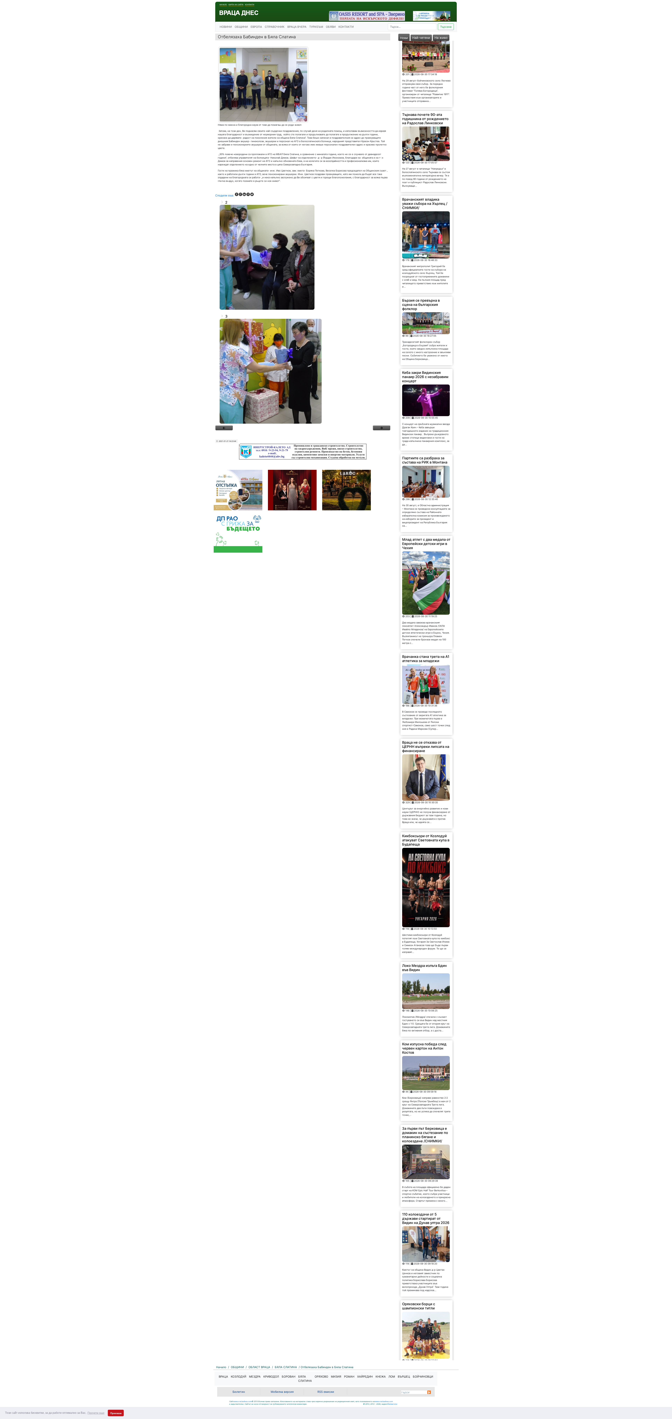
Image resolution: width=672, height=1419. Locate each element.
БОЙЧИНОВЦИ (423, 1376)
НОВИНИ (226, 26)
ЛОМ (391, 1376)
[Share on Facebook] (236, 194)
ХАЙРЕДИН (365, 1376)
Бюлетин (239, 1391)
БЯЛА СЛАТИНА (305, 1378)
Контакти (249, 4)
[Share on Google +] (240, 194)
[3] (303, 371)
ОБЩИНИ (241, 26)
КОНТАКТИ (346, 26)
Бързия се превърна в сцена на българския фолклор (421, 164)
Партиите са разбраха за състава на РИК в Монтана (424, 320)
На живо (441, 37)
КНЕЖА (381, 1376)
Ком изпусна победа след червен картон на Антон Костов (424, 908)
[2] (303, 257)
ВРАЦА (223, 1376)
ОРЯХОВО (321, 1376)
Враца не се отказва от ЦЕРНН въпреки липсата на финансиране (425, 606)
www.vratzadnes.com (242, 1401)
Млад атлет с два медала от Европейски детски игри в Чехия (426, 403)
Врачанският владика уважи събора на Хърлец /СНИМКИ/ (424, 63)
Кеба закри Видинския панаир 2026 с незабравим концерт (425, 237)
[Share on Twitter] (252, 194)
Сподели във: (224, 195)
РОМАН (349, 1376)
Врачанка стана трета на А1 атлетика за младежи (425, 519)
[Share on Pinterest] (248, 194)
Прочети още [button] (96, 1412)
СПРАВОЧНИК (275, 26)
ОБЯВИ (331, 26)
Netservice (392, 1404)
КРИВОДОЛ (271, 1376)
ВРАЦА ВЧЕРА (296, 26)
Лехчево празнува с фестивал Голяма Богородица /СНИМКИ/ (422, 1261)
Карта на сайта (236, 4)
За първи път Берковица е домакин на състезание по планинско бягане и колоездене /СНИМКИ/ (425, 994)
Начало (223, 4)
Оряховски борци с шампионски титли (418, 1166)
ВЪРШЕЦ (404, 1376)
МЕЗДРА (255, 1376)
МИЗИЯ (336, 1376)
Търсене (445, 26)
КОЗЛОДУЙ (238, 1376)
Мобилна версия (282, 1391)
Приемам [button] (115, 1413)
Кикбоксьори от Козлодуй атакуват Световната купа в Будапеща (425, 700)
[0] (224, 427)
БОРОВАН (288, 1376)
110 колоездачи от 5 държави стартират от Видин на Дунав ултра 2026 (425, 1078)
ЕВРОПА (256, 26)
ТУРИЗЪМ (316, 26)
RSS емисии (325, 1391)
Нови (404, 38)
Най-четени (421, 37)
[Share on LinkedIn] (244, 194)
